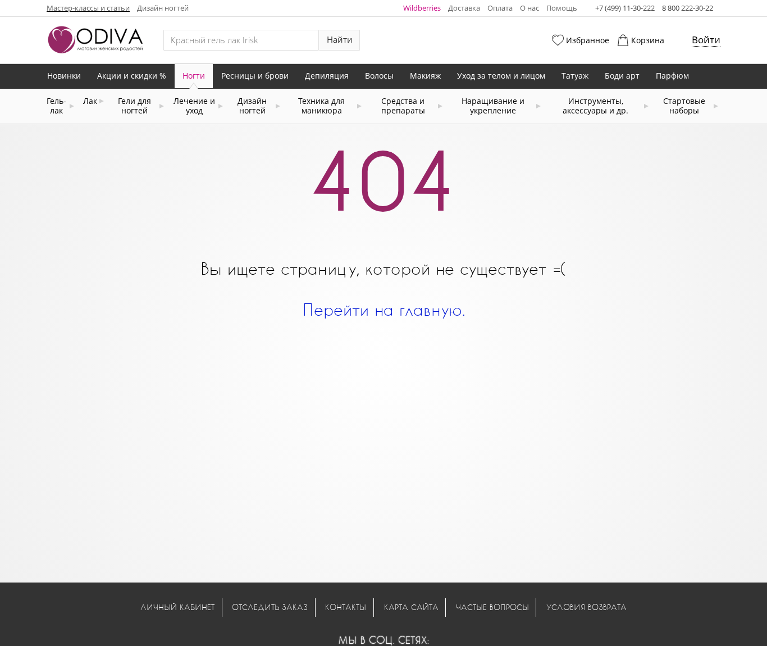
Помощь (561, 8)
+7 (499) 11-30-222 (625, 8)
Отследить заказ (270, 607)
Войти (706, 39)
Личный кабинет (177, 607)
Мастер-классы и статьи (88, 8)
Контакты (345, 607)
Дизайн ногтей (163, 8)
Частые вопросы (492, 607)
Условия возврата (586, 607)
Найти (340, 40)
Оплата (500, 8)
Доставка (464, 8)
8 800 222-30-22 (687, 8)
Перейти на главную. (383, 309)
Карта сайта (411, 607)
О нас (529, 8)
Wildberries (422, 8)
